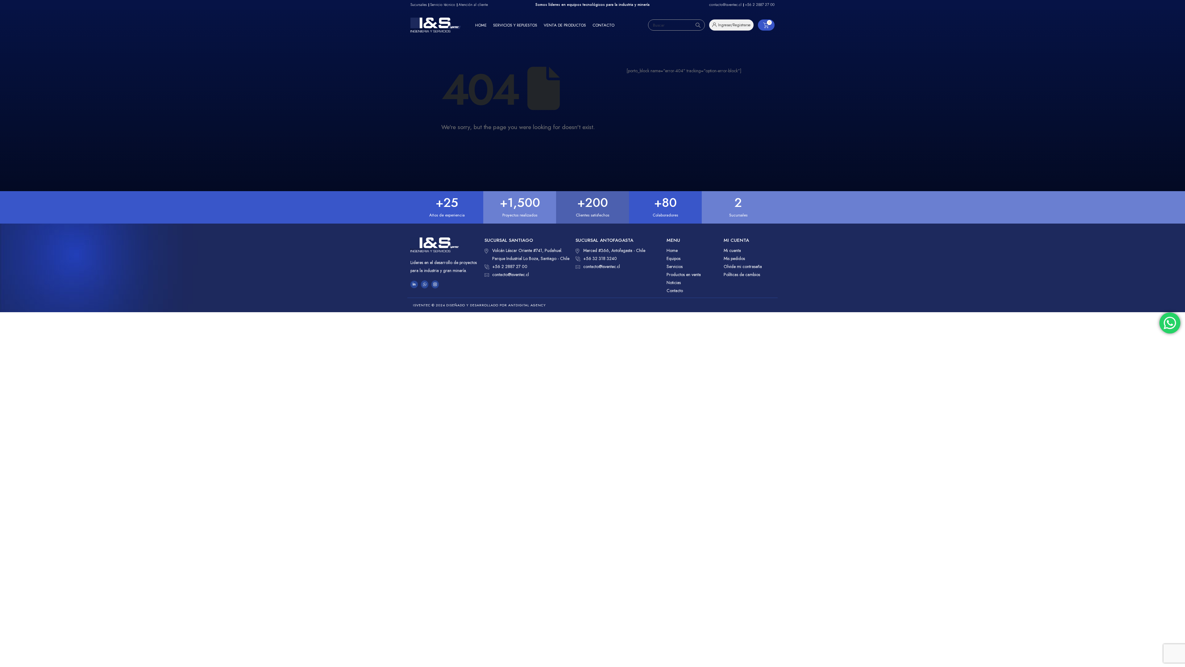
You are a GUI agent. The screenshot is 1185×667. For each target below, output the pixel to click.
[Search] (698, 25)
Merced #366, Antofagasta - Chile (614, 250)
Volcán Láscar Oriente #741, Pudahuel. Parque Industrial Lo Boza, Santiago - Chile (530, 254)
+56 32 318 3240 (600, 258)
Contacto (603, 25)
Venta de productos (565, 25)
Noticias (674, 282)
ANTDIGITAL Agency (527, 305)
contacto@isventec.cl (510, 274)
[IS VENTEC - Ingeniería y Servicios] (435, 25)
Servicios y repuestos (515, 25)
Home (481, 25)
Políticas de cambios (742, 274)
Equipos (673, 258)
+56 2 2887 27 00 (509, 266)
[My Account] (731, 25)
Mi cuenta (732, 250)
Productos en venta (684, 274)
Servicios (675, 266)
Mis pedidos (734, 258)
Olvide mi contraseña (743, 266)
